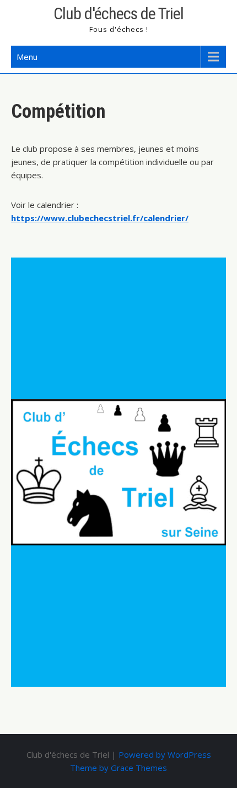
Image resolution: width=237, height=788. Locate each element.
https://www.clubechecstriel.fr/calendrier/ (99, 217)
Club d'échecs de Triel (118, 13)
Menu (27, 56)
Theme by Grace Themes (118, 767)
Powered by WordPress (164, 754)
